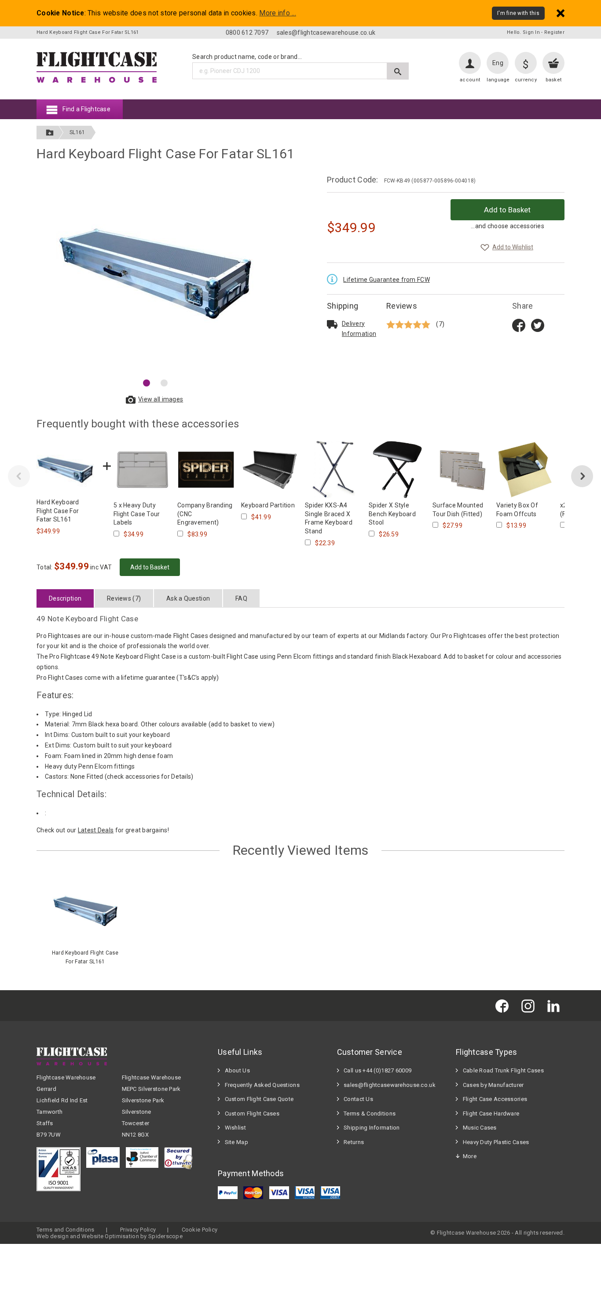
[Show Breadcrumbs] (50, 132)
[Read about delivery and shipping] (332, 324)
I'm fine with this (518, 13)
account (470, 80)
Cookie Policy (200, 1229)
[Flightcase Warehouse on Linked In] (555, 1005)
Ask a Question (188, 598)
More (469, 1156)
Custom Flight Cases (252, 1113)
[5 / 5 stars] (409, 324)
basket (554, 80)
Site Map (236, 1142)
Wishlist (235, 1127)
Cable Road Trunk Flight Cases (503, 1070)
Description (65, 598)
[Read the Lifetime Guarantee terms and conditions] (334, 278)
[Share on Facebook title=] (518, 324)
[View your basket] (553, 63)
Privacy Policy (138, 1229)
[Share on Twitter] (537, 324)
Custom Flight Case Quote (259, 1099)
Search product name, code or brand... (247, 56)
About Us (237, 1070)
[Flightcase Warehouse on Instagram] (530, 1005)
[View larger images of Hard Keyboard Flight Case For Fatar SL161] (155, 274)
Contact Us (358, 1099)
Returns (354, 1142)
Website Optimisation (110, 1236)
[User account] (470, 63)
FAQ (241, 598)
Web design (53, 1236)
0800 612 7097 (247, 32)
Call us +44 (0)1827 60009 (377, 1070)
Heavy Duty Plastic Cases (496, 1142)
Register (554, 32)
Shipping (342, 305)
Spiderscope (165, 1236)
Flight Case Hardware (491, 1113)
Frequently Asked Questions (262, 1085)
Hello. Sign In (523, 32)
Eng (497, 62)
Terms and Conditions (66, 1229)
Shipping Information (372, 1127)
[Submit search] (398, 71)
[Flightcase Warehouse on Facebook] (504, 1005)
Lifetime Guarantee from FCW (386, 279)
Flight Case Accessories (495, 1099)
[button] (146, 383)
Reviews (401, 305)
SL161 (77, 132)
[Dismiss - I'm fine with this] (560, 13)
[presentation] (19, 476)
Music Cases (480, 1127)
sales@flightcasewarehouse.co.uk (326, 32)
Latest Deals (96, 830)
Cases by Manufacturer (493, 1085)
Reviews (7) (124, 598)
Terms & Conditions (370, 1113)
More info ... (277, 13)
